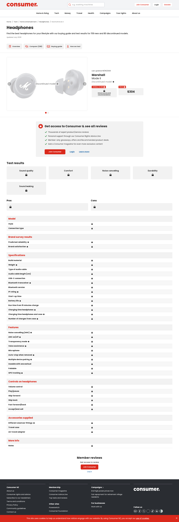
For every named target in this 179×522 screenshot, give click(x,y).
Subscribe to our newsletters (18, 498)
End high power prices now (102, 491)
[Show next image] (84, 84)
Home (9, 22)
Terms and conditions (16, 501)
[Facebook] (139, 511)
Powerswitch (54, 507)
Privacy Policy (12, 505)
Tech (56, 13)
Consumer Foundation (58, 511)
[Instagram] (148, 511)
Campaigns (105, 13)
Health (91, 13)
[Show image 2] (48, 112)
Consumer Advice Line (58, 494)
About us (136, 13)
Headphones (44, 22)
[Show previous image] (9, 84)
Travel (79, 13)
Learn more (84, 151)
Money (68, 13)
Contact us (11, 512)
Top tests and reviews (58, 498)
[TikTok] (152, 511)
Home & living (42, 13)
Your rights (121, 13)
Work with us (96, 506)
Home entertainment (28, 22)
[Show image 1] (46, 113)
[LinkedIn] (156, 511)
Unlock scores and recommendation (104, 94)
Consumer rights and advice (18, 494)
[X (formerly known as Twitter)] (144, 511)
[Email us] (135, 511)
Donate (167, 5)
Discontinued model (46, 83)
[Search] (69, 4)
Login (156, 5)
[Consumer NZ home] (22, 5)
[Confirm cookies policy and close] (176, 518)
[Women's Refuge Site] (161, 511)
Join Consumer (142, 5)
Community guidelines (16, 508)
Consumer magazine (58, 491)
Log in (89, 471)
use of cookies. (142, 518)
